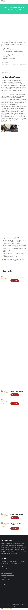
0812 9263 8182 (5, 579)
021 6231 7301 (5, 568)
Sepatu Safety (22, 64)
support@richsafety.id (6, 573)
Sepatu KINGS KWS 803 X (17, 514)
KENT (7, 62)
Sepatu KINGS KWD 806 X (17, 391)
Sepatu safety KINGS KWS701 (16, 523)
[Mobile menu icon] (26, 2)
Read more (14, 280)
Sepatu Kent (7, 64)
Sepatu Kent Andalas (14, 64)
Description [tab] (5, 72)
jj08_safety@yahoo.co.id (7, 575)
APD (2, 260)
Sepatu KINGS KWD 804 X (17, 400)
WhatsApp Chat (8, 608)
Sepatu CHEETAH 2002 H (17, 277)
